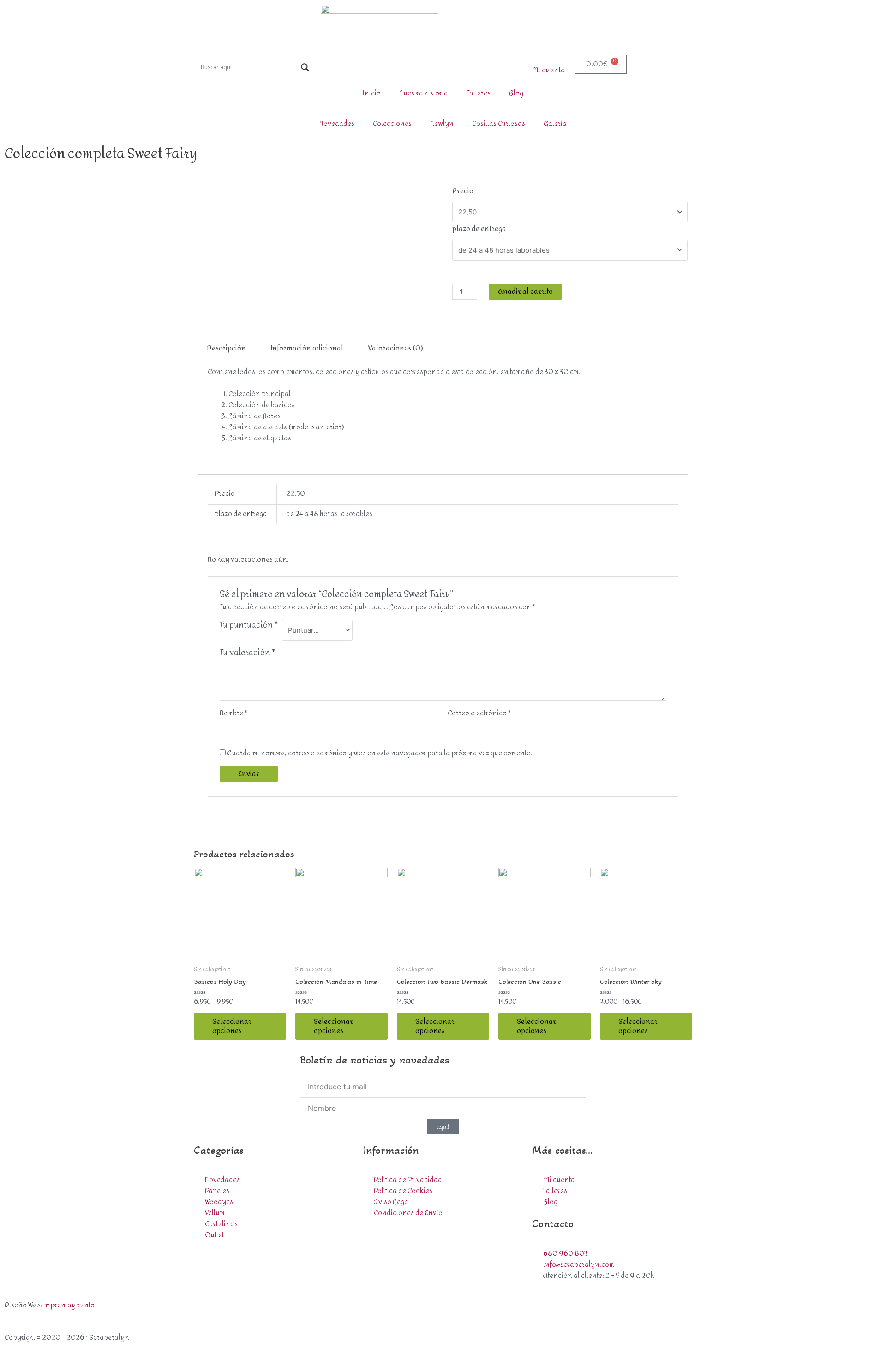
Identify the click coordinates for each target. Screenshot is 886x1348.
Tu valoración (247, 653)
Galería (555, 124)
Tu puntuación (249, 626)
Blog (516, 93)
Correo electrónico (479, 713)
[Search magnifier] (305, 67)
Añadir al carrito (525, 291)
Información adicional (307, 348)
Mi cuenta (548, 70)
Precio (462, 191)
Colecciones (392, 124)
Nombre (233, 713)
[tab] (226, 348)
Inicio (372, 93)
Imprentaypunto (69, 1305)
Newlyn (442, 124)
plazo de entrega (479, 229)
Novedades (336, 124)
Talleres (479, 93)
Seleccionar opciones (231, 1026)
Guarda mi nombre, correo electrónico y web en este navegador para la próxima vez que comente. (379, 753)
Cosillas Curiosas (498, 124)
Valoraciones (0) (395, 348)
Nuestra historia (423, 93)
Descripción (226, 348)
